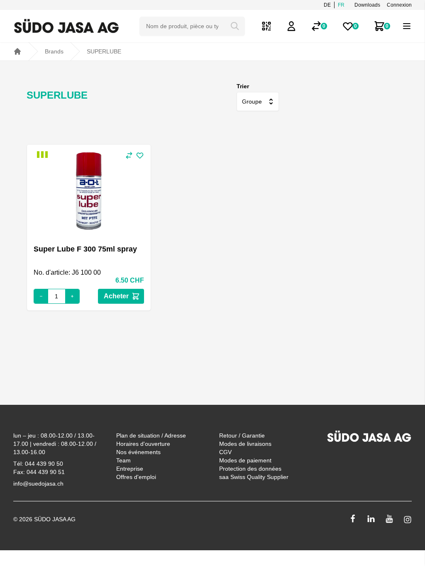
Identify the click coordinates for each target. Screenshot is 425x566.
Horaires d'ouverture (143, 443)
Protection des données (250, 468)
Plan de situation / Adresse (151, 435)
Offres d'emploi (136, 477)
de (327, 5)
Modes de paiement (245, 460)
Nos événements (138, 452)
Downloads (367, 5)
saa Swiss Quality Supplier (253, 477)
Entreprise (129, 468)
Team (123, 460)
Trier (243, 86)
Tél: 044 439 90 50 (38, 463)
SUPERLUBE (104, 51)
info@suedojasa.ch (38, 483)
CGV (225, 452)
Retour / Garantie (242, 435)
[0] (316, 26)
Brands (54, 51)
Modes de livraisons (245, 443)
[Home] (17, 51)
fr (341, 5)
